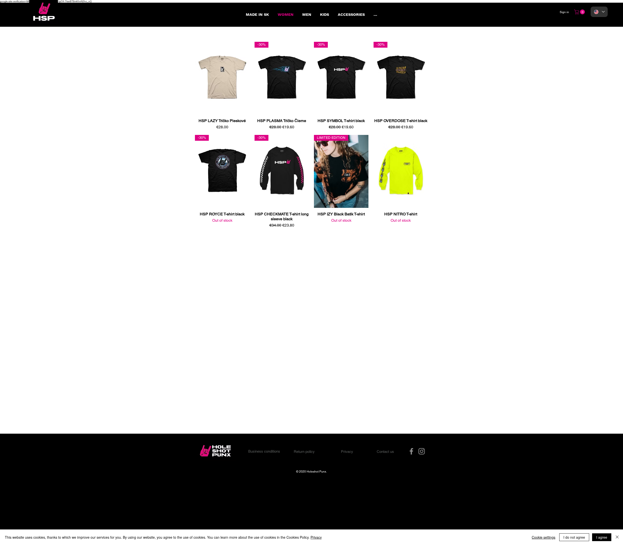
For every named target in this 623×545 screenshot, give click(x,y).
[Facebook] (411, 451)
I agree (601, 537)
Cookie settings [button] (543, 537)
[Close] (617, 537)
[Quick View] (222, 78)
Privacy (316, 537)
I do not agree (574, 537)
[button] (580, 11)
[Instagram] (421, 451)
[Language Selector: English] (599, 12)
